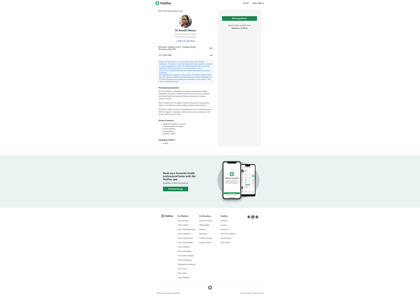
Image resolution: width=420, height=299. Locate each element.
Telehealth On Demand (186, 264)
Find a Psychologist (185, 242)
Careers (224, 225)
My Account (182, 269)
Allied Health (204, 225)
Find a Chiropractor (185, 238)
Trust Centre (225, 242)
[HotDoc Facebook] (249, 217)
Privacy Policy (226, 238)
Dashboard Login (205, 238)
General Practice (205, 221)
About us (224, 221)
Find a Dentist (183, 225)
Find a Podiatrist (184, 234)
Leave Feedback (184, 277)
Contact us (225, 229)
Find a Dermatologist (186, 256)
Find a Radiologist (185, 260)
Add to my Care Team (186, 41)
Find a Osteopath (184, 251)
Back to (170, 11)
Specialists (203, 234)
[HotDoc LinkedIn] (253, 217)
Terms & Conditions (228, 234)
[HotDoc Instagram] (257, 217)
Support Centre (205, 242)
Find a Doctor (183, 221)
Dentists (202, 229)
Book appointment (239, 18)
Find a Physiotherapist (186, 229)
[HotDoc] (163, 3)
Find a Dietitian (184, 247)
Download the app (175, 189)
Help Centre (182, 273)
